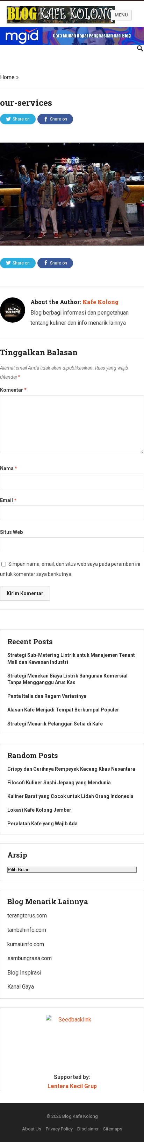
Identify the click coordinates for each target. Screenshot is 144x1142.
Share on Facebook (56, 120)
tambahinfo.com (26, 930)
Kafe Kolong (100, 301)
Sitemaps (112, 1128)
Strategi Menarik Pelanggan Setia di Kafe (55, 724)
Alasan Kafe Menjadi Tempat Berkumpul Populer (63, 710)
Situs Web (11, 532)
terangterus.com (27, 915)
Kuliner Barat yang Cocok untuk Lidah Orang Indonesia (70, 796)
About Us (31, 1128)
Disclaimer (88, 1128)
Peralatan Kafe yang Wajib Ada (42, 823)
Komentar (13, 390)
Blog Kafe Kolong (80, 1116)
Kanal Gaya (20, 986)
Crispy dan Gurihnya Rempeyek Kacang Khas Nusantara (71, 769)
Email (8, 500)
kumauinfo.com (25, 944)
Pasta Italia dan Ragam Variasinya (46, 696)
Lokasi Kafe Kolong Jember (39, 810)
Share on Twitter (20, 120)
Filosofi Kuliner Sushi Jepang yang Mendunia (59, 782)
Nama (8, 468)
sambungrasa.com (29, 958)
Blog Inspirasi (24, 972)
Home (7, 77)
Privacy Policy (59, 1128)
